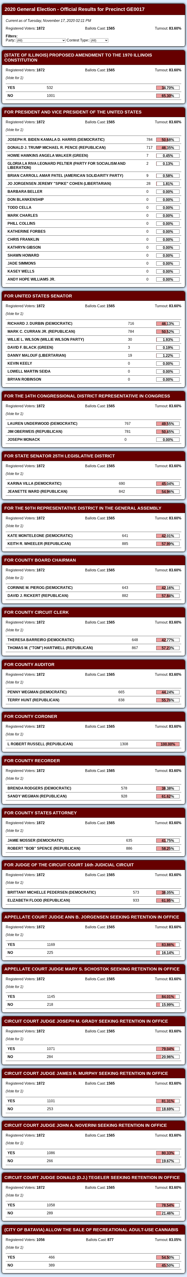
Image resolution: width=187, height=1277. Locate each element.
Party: (10, 40)
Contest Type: (78, 40)
